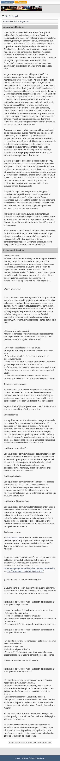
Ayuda (17, 758)
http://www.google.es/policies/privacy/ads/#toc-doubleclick (29, 568)
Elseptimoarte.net (14, 537)
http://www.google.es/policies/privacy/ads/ (25, 571)
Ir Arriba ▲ (41, 758)
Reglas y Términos (28, 758)
